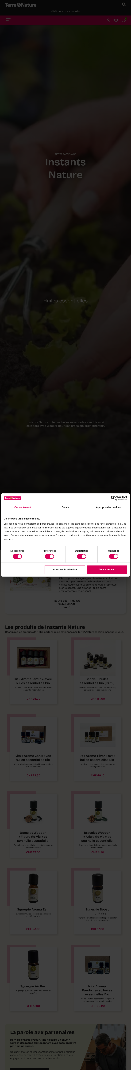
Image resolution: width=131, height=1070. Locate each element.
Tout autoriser (107, 569)
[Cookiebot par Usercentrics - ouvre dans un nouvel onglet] (113, 498)
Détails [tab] (65, 507)
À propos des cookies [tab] (108, 507)
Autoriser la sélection (65, 569)
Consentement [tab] (22, 507)
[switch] (49, 556)
